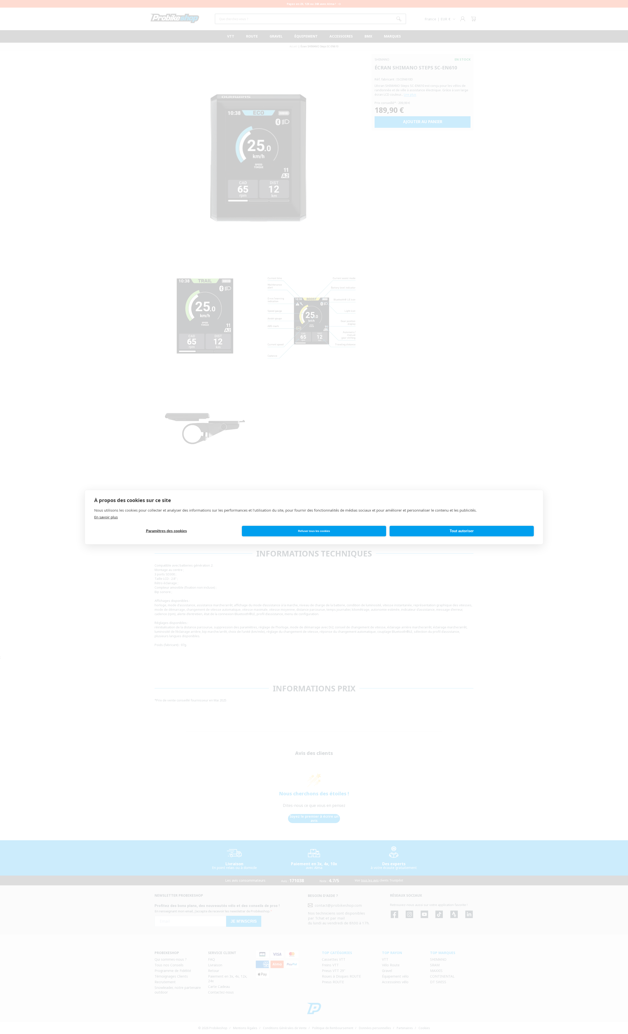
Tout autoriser (462, 531)
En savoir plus (106, 517)
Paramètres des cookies (166, 531)
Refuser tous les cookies (314, 531)
